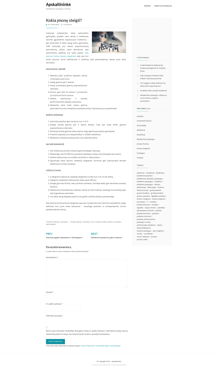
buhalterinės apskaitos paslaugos (150, 178)
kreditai (153, 202)
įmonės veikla (142, 239)
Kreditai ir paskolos (163, 6)
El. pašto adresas (54, 304)
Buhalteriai (141, 130)
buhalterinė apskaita (144, 176)
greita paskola (155, 190)
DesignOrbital (105, 365)
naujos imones (150, 207)
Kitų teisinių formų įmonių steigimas (106, 222)
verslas (139, 233)
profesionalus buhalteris (146, 225)
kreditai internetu (143, 204)
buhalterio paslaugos (145, 181)
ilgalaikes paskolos (158, 196)
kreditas (155, 204)
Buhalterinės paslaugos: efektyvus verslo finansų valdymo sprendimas (153, 98)
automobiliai (141, 125)
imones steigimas (144, 199)
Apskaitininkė (58, 4)
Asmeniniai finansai (144, 121)
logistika (140, 207)
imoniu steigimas (83, 222)
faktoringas (151, 187)
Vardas (50, 292)
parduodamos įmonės (145, 210)
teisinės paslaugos (144, 231)
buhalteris (158, 181)
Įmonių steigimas (61, 222)
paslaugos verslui (143, 222)
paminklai (161, 207)
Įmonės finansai (143, 144)
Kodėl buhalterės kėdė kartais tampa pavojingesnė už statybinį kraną (152, 68)
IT (148, 202)
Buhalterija (141, 134)
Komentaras (52, 257)
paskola (158, 210)
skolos (159, 225)
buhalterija (160, 173)
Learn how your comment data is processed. (101, 345)
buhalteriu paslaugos (145, 184)
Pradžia (147, 6)
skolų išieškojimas (144, 228)
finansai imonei (142, 190)
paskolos (155, 213)
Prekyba (140, 157)
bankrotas (141, 173)
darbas (157, 184)
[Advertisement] (107, 90)
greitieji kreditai (157, 193)
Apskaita (140, 116)
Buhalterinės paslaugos (146, 139)
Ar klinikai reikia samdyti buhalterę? (153, 90)
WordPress (122, 365)
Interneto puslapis (54, 315)
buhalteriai (150, 173)
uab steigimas (158, 231)
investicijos (141, 202)
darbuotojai (141, 187)
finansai (161, 187)
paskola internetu (143, 213)
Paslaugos (141, 153)
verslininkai (51, 224)
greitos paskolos (143, 196)
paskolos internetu (144, 216)
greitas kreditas (143, 193)
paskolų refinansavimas (146, 219)
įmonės (154, 236)
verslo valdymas (143, 236)
